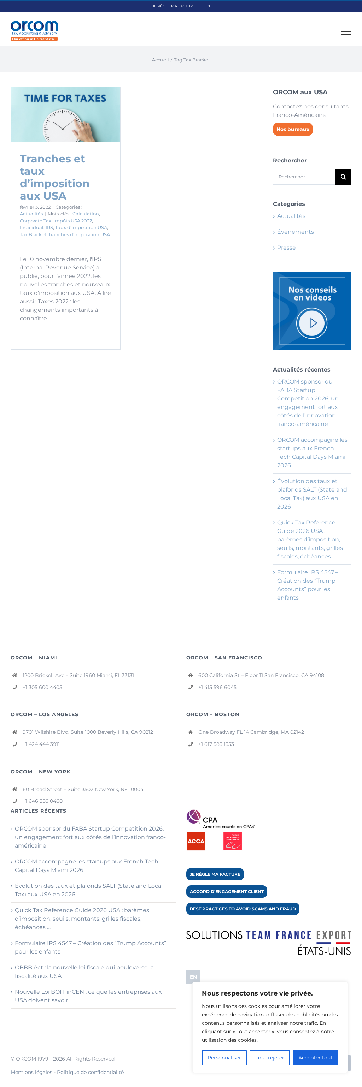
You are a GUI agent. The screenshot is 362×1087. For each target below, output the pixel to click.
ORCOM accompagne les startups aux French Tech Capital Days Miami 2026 (86, 865)
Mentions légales (31, 1072)
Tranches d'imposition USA (79, 234)
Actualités (31, 213)
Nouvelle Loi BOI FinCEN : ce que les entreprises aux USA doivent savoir (88, 996)
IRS (49, 227)
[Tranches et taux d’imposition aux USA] (65, 114)
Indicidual (31, 227)
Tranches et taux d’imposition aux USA (55, 177)
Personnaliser (224, 1058)
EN (193, 977)
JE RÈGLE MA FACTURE (215, 874)
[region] (270, 1027)
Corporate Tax (35, 221)
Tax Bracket (33, 234)
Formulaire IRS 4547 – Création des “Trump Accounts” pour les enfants (90, 947)
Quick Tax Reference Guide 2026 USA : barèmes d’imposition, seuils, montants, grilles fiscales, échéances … (310, 539)
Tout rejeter (270, 1058)
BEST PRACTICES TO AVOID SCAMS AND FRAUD (243, 908)
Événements (295, 231)
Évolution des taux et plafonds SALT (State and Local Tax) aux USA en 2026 (89, 890)
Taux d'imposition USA (81, 227)
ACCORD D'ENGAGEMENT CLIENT (227, 891)
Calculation (85, 213)
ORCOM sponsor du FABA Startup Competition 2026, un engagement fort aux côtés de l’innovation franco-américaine (90, 837)
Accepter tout (315, 1058)
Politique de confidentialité (90, 1072)
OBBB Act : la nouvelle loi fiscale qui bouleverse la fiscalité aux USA (84, 971)
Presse (286, 247)
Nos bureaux (292, 129)
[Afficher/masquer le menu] (346, 32)
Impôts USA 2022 (72, 221)
